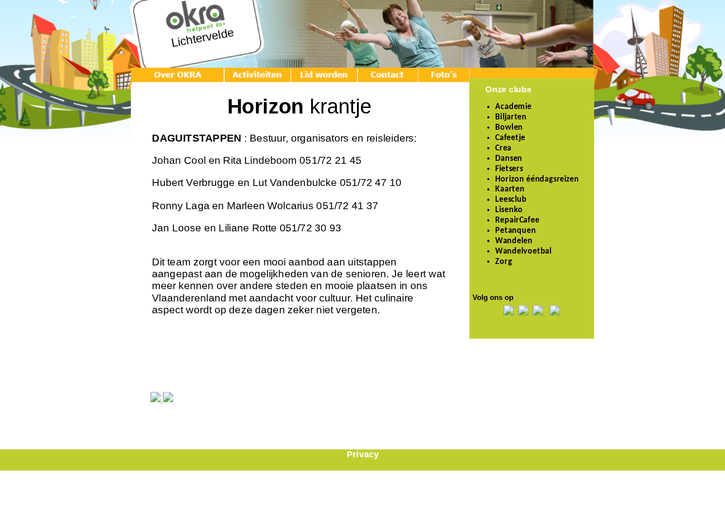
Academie (513, 107)
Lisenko (509, 210)
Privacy (363, 454)
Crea (503, 148)
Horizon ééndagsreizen (537, 179)
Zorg (503, 262)
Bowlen (509, 127)
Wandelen (514, 241)
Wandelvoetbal (523, 251)
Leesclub (511, 200)
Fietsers (509, 169)
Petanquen (515, 230)
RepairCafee (517, 220)
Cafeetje (510, 138)
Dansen (508, 158)
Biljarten (511, 117)
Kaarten (509, 190)
